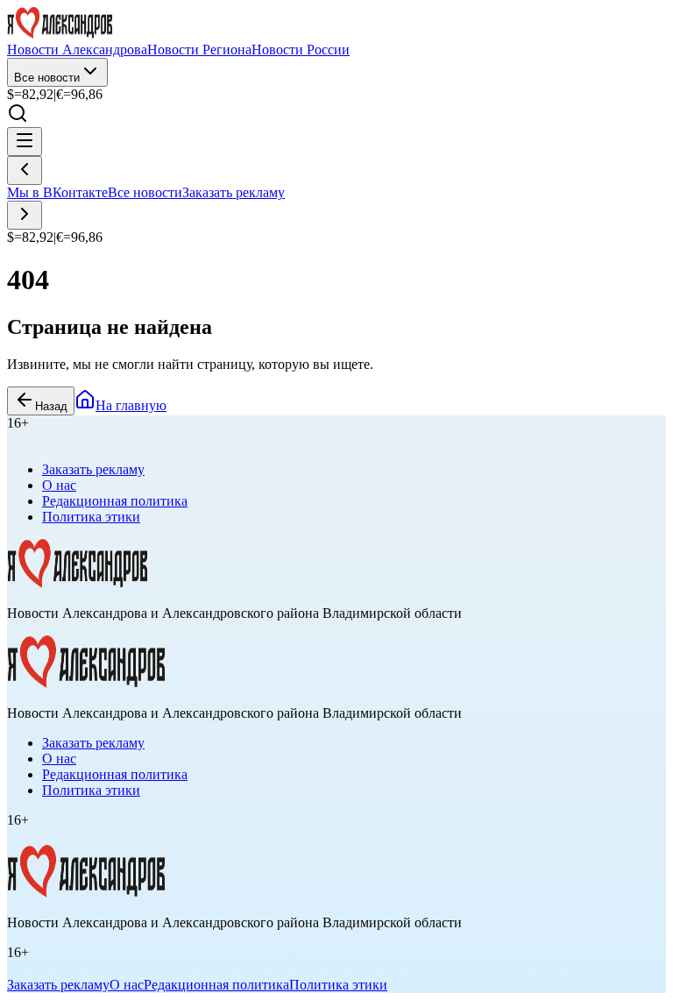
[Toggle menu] (24, 141)
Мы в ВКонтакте (57, 192)
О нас (59, 485)
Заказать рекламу (233, 192)
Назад (51, 406)
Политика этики (91, 516)
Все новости (47, 77)
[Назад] (24, 170)
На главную (131, 405)
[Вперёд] (24, 215)
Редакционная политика (115, 500)
